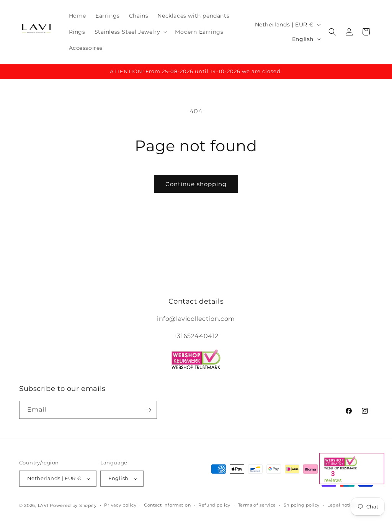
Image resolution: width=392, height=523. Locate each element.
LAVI (43, 505)
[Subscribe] (148, 410)
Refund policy (214, 505)
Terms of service (257, 505)
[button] (130, 32)
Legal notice (341, 505)
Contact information (167, 505)
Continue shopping (196, 184)
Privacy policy (120, 505)
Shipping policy (302, 505)
